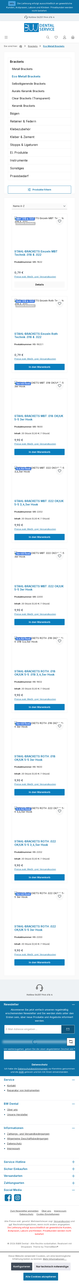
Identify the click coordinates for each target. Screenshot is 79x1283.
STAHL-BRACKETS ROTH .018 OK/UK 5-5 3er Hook (34, 758)
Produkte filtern (41, 189)
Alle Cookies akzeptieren (41, 1276)
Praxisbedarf (19, 176)
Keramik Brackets (23, 106)
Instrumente (19, 160)
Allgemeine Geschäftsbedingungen (27, 1138)
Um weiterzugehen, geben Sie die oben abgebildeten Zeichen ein (39, 1049)
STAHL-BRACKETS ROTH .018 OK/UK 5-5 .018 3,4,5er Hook (34, 673)
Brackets (17, 61)
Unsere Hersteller (17, 1114)
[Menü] (6, 37)
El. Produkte (19, 152)
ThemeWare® (51, 1246)
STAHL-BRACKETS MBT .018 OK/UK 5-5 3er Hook (38, 417)
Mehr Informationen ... (55, 1259)
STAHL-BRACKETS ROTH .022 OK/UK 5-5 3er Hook (35, 928)
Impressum (13, 1148)
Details (39, 284)
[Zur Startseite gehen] (39, 27)
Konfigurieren (21, 1266)
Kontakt (11, 1085)
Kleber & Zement (22, 137)
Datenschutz (14, 1143)
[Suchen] (48, 37)
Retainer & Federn (23, 121)
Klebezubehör (20, 129)
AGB (21, 1072)
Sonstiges (17, 168)
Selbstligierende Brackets (29, 83)
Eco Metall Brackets (26, 76)
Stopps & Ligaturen (24, 145)
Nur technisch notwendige (52, 1266)
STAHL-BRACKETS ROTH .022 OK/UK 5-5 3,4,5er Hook (35, 843)
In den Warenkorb (39, 367)
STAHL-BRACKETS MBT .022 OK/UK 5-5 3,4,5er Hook (39, 502)
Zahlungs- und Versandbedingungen (28, 1133)
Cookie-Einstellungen (47, 1214)
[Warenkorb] (73, 37)
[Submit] (68, 1029)
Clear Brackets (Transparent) (31, 98)
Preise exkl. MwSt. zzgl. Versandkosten (35, 276)
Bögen (14, 113)
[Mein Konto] (64, 37)
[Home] (21, 46)
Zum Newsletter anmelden (24, 1211)
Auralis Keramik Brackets (28, 91)
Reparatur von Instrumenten (23, 1090)
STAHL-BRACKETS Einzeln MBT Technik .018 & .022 (36, 253)
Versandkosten (62, 1221)
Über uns (12, 1109)
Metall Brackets (22, 69)
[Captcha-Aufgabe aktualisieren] (71, 1042)
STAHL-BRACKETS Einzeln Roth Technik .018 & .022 (36, 335)
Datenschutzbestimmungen (33, 1068)
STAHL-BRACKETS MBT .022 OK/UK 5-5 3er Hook (39, 588)
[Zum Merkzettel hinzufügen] (59, 221)
